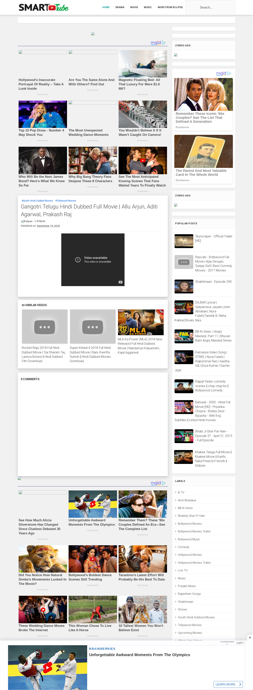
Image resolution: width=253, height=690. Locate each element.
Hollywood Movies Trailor (194, 562)
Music (182, 578)
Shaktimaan (185, 601)
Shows (182, 609)
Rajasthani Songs (189, 594)
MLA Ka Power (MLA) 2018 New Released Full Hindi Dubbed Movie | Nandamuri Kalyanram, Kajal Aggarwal (140, 345)
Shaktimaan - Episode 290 (213, 282)
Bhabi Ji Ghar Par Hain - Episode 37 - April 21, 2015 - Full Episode (213, 435)
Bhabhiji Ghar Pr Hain (191, 516)
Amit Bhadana (187, 500)
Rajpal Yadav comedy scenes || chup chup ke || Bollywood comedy (211, 386)
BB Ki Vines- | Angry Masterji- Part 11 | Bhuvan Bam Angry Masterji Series (213, 336)
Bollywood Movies (190, 523)
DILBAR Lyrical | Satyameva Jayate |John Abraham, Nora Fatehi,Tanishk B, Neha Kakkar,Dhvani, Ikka (202, 311)
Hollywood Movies (190, 555)
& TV (181, 492)
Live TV (183, 570)
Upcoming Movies (190, 633)
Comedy (183, 547)
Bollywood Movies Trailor (194, 531)
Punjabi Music (187, 586)
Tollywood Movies (190, 625)
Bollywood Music (189, 539)
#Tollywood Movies (65, 200)
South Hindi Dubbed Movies (196, 617)
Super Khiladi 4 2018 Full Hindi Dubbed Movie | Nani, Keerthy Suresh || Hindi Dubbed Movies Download (90, 354)
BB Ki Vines (185, 508)
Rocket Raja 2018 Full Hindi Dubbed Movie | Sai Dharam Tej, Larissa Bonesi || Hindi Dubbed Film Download (43, 354)
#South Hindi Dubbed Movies (37, 200)
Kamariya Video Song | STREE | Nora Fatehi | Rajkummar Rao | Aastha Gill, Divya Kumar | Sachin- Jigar (202, 361)
